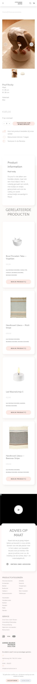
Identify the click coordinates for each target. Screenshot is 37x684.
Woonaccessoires (14, 12)
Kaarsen (22, 403)
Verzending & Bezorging (9, 622)
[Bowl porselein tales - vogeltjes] (18, 237)
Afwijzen (25, 680)
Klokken (4, 603)
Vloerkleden (5, 598)
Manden (4, 610)
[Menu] (3, 3)
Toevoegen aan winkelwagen (23, 123)
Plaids (3, 608)
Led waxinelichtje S (14, 392)
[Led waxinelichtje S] (18, 373)
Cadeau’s (4, 591)
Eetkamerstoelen (7, 593)
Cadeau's (8, 272)
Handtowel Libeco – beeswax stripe (15, 457)
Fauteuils (21, 583)
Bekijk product (18, 282)
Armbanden (5, 583)
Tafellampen (22, 593)
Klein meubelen (23, 591)
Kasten (21, 588)
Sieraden (4, 605)
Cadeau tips (23, 270)
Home (4, 12)
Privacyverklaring (7, 625)
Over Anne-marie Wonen (9, 619)
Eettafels (21, 581)
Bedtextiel (5, 588)
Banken (4, 586)
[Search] (30, 3)
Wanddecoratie (6, 600)
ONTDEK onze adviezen (21, 564)
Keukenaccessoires (17, 272)
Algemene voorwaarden (9, 627)
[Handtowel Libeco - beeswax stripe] (18, 437)
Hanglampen (22, 586)
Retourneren (6, 630)
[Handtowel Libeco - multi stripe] (18, 306)
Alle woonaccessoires (13, 270)
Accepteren (12, 680)
